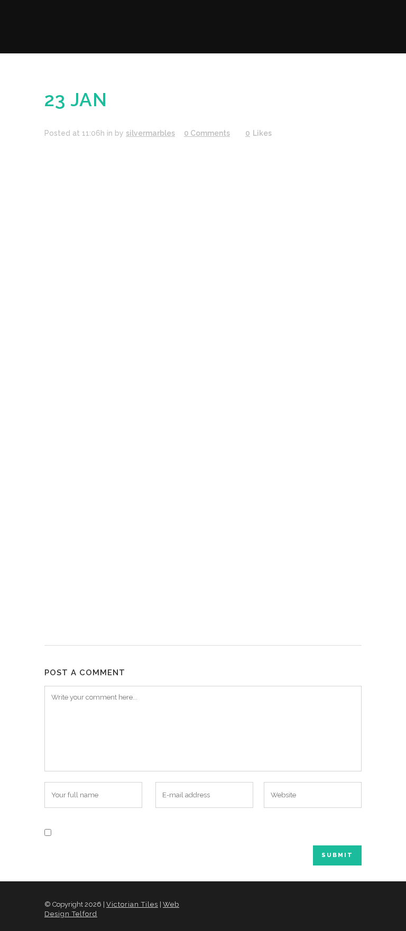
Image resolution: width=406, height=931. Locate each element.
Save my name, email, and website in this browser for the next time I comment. (201, 831)
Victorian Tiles (132, 904)
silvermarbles (150, 133)
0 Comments (207, 133)
